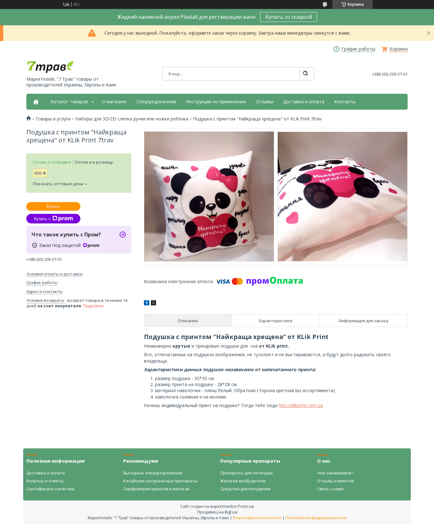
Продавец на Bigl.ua (217, 512)
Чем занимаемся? (335, 473)
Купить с (42, 218)
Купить (53, 206)
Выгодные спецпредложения (152, 473)
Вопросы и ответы (45, 481)
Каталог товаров (69, 102)
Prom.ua (246, 506)
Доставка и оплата (303, 102)
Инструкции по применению (216, 102)
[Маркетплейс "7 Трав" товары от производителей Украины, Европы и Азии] (50, 66)
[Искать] (305, 73)
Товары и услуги (53, 119)
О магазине (114, 102)
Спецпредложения (156, 102)
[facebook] (146, 304)
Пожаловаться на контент (257, 518)
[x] (153, 304)
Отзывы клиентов (335, 481)
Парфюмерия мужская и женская (156, 489)
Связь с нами (330, 489)
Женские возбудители (243, 481)
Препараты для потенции (246, 473)
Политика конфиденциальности (316, 518)
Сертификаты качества (50, 489)
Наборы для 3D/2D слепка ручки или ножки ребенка (131, 119)
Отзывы (264, 102)
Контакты (345, 102)
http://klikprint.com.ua (301, 405)
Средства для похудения (245, 489)
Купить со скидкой (288, 16)
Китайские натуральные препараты (160, 481)
